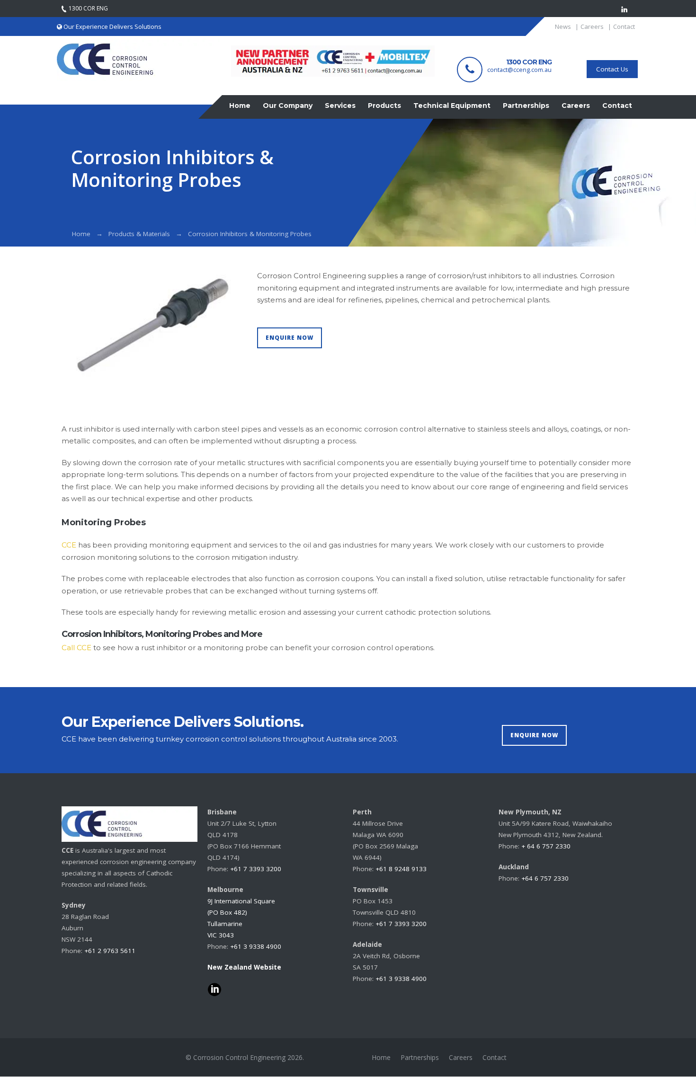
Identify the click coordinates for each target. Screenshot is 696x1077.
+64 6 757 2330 (545, 878)
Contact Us (612, 69)
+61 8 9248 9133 (401, 869)
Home (81, 234)
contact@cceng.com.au (519, 70)
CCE (69, 544)
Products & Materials (139, 234)
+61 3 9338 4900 (255, 946)
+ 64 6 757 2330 (546, 846)
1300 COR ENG (529, 62)
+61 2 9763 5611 (109, 950)
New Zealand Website (244, 967)
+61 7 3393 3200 (255, 869)
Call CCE (76, 647)
